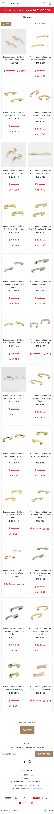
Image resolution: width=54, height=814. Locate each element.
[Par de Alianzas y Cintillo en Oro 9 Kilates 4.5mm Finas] (40, 671)
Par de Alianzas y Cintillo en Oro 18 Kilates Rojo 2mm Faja (40, 115)
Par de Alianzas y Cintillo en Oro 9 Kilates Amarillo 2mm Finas (40, 515)
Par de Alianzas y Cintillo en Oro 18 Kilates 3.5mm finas (13, 227)
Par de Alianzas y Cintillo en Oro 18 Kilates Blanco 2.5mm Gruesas (14, 284)
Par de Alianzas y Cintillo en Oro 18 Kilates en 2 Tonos (13, 172)
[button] (44, 3)
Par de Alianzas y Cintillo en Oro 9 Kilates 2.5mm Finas (13, 58)
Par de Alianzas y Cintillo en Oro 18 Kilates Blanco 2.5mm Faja (14, 631)
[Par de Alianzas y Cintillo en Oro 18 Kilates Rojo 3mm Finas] (13, 438)
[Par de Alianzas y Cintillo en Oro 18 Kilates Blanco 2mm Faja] (40, 265)
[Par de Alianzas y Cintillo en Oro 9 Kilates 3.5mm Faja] (40, 324)
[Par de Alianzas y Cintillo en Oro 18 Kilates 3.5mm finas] (13, 210)
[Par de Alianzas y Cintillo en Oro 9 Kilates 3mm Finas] (13, 554)
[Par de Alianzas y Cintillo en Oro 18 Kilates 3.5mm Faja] (13, 671)
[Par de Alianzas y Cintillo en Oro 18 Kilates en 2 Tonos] (13, 154)
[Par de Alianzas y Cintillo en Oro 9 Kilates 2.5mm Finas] (13, 41)
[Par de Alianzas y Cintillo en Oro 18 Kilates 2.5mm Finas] (13, 324)
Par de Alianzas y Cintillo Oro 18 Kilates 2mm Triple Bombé (40, 631)
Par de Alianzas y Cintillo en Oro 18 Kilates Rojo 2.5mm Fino (40, 456)
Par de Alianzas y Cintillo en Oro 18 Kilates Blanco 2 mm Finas (40, 573)
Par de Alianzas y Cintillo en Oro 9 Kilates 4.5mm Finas (40, 688)
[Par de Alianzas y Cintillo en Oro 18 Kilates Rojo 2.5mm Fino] (40, 438)
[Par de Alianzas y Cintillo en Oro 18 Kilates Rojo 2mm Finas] (40, 379)
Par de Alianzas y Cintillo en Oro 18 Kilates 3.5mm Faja (13, 688)
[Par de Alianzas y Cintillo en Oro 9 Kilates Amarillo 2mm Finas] (40, 496)
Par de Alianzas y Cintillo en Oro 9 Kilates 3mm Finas (13, 571)
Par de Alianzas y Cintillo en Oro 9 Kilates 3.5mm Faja (40, 341)
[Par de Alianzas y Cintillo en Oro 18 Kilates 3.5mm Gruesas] (13, 496)
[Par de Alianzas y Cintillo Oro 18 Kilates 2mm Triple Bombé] (40, 612)
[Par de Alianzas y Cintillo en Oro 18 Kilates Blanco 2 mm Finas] (40, 554)
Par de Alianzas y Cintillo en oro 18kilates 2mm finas (40, 58)
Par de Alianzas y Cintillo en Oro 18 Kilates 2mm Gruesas (14, 114)
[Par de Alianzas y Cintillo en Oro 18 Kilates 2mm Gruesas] (13, 96)
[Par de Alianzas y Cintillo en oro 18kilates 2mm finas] (40, 41)
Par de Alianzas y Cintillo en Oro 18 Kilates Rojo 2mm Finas (40, 398)
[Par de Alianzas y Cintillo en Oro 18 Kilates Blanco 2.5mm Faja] (13, 612)
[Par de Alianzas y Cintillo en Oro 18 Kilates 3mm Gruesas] (40, 210)
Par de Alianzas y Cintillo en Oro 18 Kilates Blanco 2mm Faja (40, 284)
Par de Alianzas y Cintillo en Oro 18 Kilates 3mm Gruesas (40, 227)
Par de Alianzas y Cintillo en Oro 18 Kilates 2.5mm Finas (13, 341)
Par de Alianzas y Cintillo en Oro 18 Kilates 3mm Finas (40, 172)
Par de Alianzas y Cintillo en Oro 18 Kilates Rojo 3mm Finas (13, 456)
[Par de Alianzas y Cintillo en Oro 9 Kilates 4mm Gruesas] (13, 379)
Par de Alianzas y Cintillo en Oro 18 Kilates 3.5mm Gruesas (13, 515)
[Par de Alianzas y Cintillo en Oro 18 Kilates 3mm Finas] (40, 154)
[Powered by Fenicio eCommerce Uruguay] (48, 810)
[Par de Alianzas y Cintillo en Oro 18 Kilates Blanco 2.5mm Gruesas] (13, 265)
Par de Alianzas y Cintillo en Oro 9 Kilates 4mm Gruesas (13, 397)
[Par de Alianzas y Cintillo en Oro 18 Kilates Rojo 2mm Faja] (40, 96)
